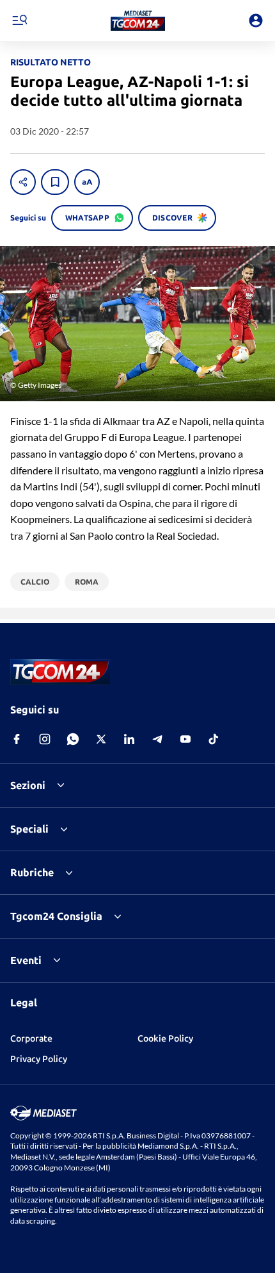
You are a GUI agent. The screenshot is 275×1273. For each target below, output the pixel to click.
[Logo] (138, 20)
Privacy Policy (38, 1059)
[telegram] (157, 739)
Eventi (26, 960)
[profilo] (256, 20)
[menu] (19, 20)
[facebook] (16, 739)
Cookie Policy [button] (165, 1038)
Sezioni (27, 785)
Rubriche (32, 872)
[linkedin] (129, 739)
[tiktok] (213, 739)
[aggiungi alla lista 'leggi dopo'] (55, 182)
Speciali (29, 829)
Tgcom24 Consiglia (56, 916)
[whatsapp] (73, 739)
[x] (101, 739)
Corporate (31, 1038)
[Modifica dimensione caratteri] (87, 182)
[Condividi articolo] (23, 182)
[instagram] (44, 739)
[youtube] (185, 739)
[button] (138, 20)
